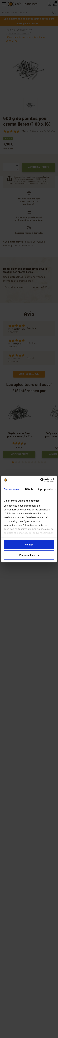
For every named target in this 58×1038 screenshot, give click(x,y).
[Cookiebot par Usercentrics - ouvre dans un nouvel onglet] (41, 480)
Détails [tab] (29, 489)
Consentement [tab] (12, 489)
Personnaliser (27, 555)
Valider (29, 544)
